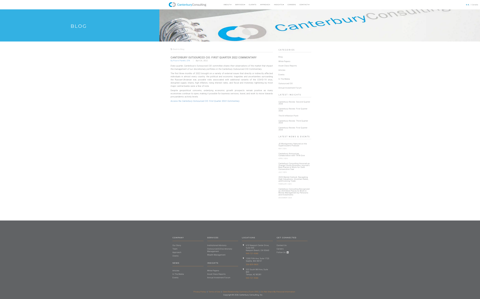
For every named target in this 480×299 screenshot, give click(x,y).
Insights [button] (278, 5)
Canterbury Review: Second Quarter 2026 (294, 103)
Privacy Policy (200, 292)
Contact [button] (304, 5)
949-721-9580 (252, 253)
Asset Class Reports (287, 66)
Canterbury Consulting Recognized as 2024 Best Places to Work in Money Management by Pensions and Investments (294, 192)
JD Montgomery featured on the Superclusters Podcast (292, 145)
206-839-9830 (252, 265)
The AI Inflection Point (288, 116)
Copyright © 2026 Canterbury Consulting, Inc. (243, 295)
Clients (252, 5)
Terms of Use (214, 292)
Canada (475, 5)
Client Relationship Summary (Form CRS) (241, 292)
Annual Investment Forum (290, 88)
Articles (281, 70)
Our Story (176, 245)
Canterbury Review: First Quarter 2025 (293, 129)
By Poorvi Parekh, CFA (180, 61)
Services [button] (239, 5)
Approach (265, 5)
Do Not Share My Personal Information (278, 292)
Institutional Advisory (216, 245)
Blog (280, 57)
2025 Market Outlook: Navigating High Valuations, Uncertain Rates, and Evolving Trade (293, 179)
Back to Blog (178, 49)
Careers (292, 5)
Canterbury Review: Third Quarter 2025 (293, 122)
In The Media (284, 79)
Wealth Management (216, 255)
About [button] (227, 5)
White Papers (284, 61)
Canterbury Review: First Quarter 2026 (293, 110)
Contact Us (282, 245)
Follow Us (282, 252)
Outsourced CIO (285, 83)
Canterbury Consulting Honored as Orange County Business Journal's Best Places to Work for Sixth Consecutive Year (294, 166)
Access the (205, 101)
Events (281, 75)
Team (175, 249)
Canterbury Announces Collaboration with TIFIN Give (291, 154)
